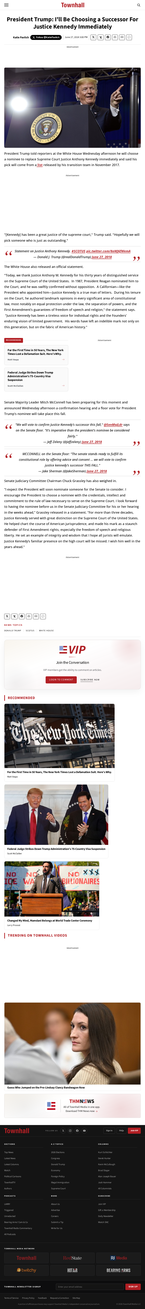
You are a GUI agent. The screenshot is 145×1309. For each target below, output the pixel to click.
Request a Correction (59, 1298)
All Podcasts (10, 1234)
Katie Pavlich (21, 37)
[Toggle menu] (6, 5)
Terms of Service (11, 1298)
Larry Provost (13, 925)
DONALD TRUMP (12, 630)
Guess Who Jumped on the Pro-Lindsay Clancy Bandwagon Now (46, 1087)
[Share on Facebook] (108, 37)
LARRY (7, 1204)
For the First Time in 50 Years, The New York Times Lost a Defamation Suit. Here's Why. (59, 772)
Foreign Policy (58, 1176)
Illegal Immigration (60, 1182)
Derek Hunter (104, 1158)
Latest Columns (11, 1164)
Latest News (9, 1158)
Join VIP (134, 1130)
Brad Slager (104, 1170)
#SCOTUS (78, 251)
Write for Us (56, 1228)
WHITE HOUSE (46, 630)
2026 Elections (57, 1152)
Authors (8, 1188)
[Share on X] (93, 37)
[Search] (138, 5)
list (40, 165)
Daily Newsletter (105, 1216)
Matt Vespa (12, 776)
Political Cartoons (12, 1176)
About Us (55, 1204)
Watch (7, 1170)
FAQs (121, 1130)
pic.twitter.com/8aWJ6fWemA (108, 251)
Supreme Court (58, 1188)
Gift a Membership (106, 1210)
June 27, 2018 (102, 257)
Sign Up (133, 1286)
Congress (55, 1158)
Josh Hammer (105, 1182)
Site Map (76, 1298)
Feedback (42, 1298)
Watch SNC (103, 1222)
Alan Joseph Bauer (107, 1176)
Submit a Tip (57, 1222)
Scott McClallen (14, 853)
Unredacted (9, 1216)
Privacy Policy (28, 1298)
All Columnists (104, 1188)
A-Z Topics (57, 1144)
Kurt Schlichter (105, 1152)
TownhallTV (9, 1182)
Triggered (8, 1210)
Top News (8, 1152)
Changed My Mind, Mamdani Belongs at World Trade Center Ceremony (49, 921)
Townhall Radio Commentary (18, 1228)
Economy (55, 1170)
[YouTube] (84, 1131)
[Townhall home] (16, 1130)
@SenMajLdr (113, 424)
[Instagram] (70, 1131)
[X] (63, 1131)
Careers (54, 1216)
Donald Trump (58, 1164)
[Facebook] (77, 1131)
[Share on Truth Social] (101, 37)
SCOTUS (30, 630)
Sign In (109, 1130)
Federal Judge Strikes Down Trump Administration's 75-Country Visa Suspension (56, 849)
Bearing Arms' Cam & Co (16, 1222)
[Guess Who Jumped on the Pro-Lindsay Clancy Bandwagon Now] (72, 1043)
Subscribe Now (90, 679)
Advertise (55, 1210)
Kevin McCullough (106, 1164)
